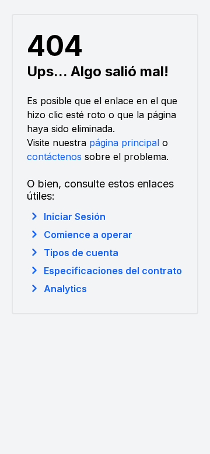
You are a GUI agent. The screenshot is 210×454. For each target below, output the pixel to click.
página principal (124, 142)
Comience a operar (88, 234)
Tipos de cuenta (81, 252)
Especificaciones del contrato (113, 270)
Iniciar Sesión (75, 216)
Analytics (65, 289)
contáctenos (54, 156)
